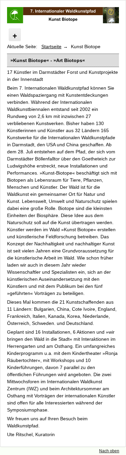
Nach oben (109, 451)
